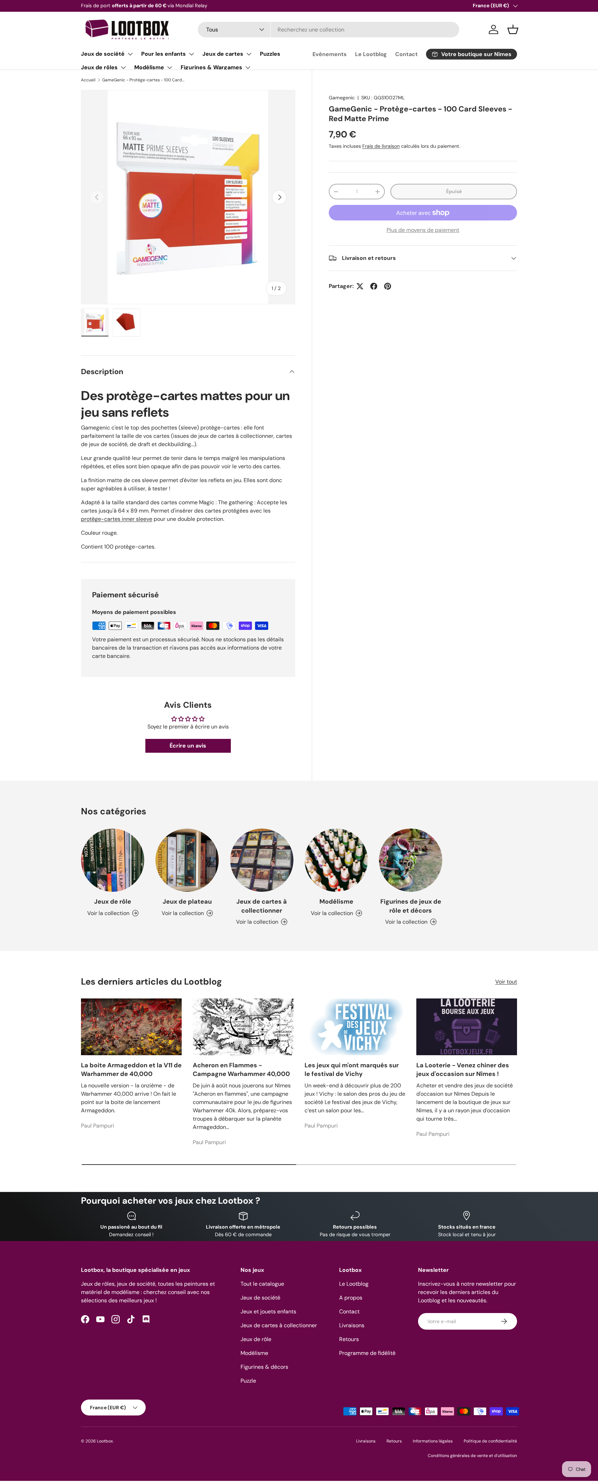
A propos (350, 1297)
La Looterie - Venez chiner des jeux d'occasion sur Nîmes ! (462, 1069)
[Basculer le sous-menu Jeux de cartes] (249, 54)
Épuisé (454, 191)
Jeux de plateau (187, 901)
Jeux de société (103, 53)
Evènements (329, 54)
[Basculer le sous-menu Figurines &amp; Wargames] (248, 67)
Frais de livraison (381, 146)
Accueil (88, 80)
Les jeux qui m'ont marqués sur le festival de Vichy (352, 1069)
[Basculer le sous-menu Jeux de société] (130, 54)
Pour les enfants (163, 53)
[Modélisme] (336, 860)
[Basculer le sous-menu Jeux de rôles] (123, 67)
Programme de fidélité (367, 1353)
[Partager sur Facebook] (374, 286)
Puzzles (270, 53)
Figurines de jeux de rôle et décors (410, 905)
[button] (512, 29)
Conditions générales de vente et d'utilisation (472, 1455)
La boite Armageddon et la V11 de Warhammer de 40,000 (131, 1069)
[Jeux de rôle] (112, 860)
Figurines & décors (264, 1366)
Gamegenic (342, 97)
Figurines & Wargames (211, 67)
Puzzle (248, 1380)
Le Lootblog (371, 54)
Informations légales (433, 1441)
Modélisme (149, 67)
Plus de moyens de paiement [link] (423, 230)
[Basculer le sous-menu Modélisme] (169, 67)
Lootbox (105, 1441)
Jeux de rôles (99, 67)
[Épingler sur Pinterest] (388, 286)
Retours (349, 1339)
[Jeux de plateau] (187, 860)
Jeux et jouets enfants (268, 1311)
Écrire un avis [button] (188, 745)
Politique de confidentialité (490, 1441)
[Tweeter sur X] (360, 286)
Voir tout (506, 981)
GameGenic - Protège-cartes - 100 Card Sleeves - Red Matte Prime (143, 80)
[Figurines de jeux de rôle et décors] (410, 860)
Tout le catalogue (262, 1283)
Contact (406, 54)
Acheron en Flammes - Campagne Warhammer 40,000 (241, 1069)
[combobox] (328, 29)
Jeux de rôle (112, 901)
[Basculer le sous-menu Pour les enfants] (191, 54)
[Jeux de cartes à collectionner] (261, 860)
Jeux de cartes (222, 53)
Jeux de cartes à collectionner (261, 905)
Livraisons (351, 1325)
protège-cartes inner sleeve (116, 519)
